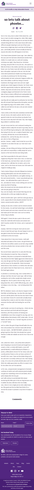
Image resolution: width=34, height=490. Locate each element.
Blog (23, 463)
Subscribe (29, 423)
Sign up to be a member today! (14, 419)
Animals (6, 463)
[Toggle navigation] (30, 3)
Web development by (17, 484)
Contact (19, 466)
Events (28, 463)
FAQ (14, 466)
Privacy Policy (29, 486)
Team (17, 463)
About (12, 463)
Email (14, 422)
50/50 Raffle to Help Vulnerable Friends (17, 9)
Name (2, 422)
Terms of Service (16, 488)
